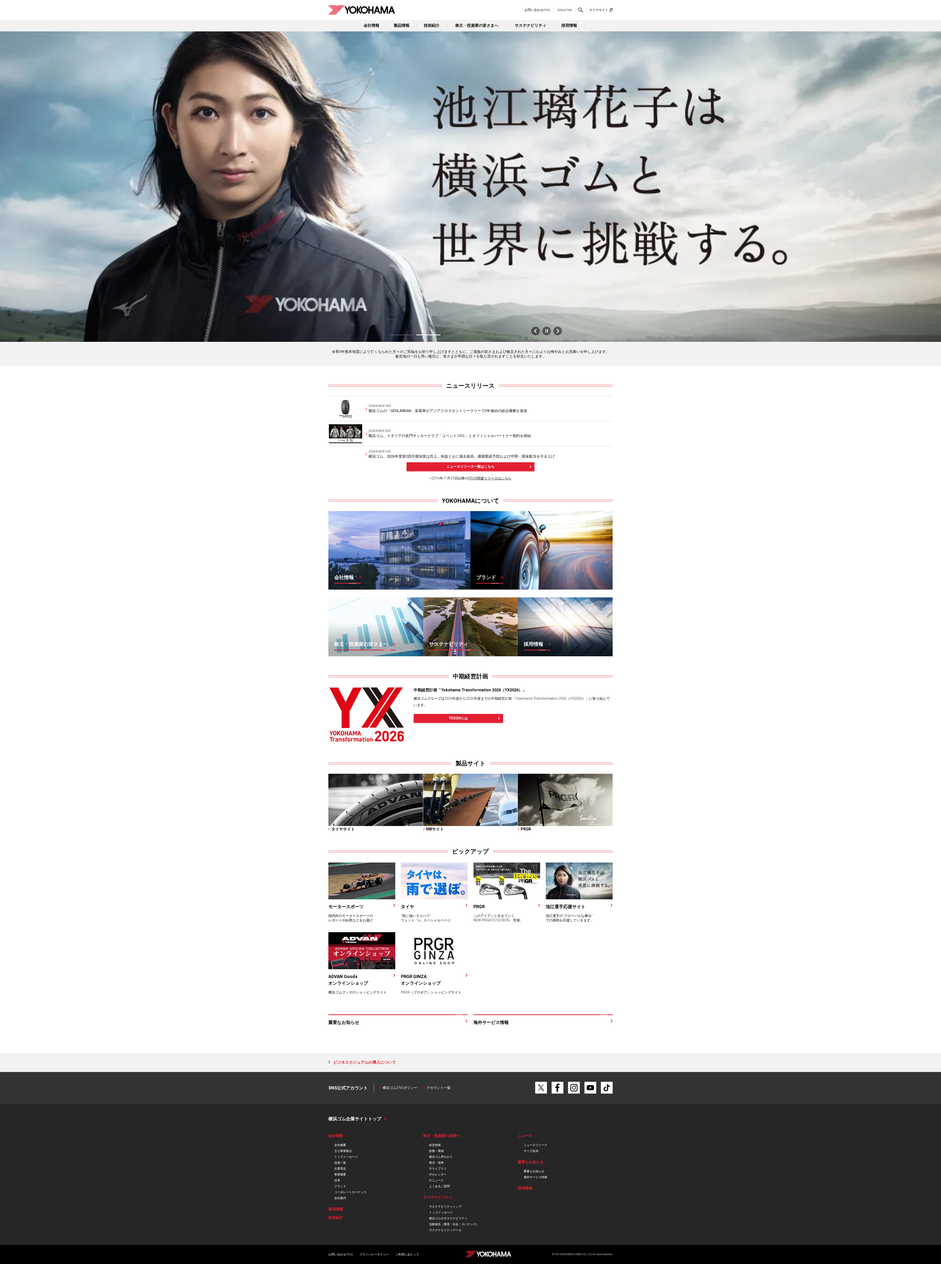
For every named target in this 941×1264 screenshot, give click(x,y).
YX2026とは (458, 718)
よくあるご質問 (439, 1186)
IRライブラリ (437, 1168)
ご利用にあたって (407, 1254)
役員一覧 (340, 1162)
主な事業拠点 (343, 1151)
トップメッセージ (346, 1157)
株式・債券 (436, 1162)
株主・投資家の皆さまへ (476, 25)
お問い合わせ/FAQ (537, 10)
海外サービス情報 (535, 1177)
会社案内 (340, 1198)
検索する (580, 10)
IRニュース (436, 1180)
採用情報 (569, 25)
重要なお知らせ (534, 1171)
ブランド (340, 1186)
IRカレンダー (437, 1174)
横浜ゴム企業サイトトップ (354, 1118)
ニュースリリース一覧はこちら (470, 466)
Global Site (564, 10)
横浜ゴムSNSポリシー (400, 1088)
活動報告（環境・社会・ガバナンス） (454, 1224)
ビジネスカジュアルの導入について (364, 1062)
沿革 (337, 1180)
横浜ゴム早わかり (441, 1157)
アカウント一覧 (439, 1088)
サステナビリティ (530, 25)
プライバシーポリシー (374, 1254)
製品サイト (471, 763)
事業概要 (340, 1174)
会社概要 (340, 1145)
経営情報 (435, 1145)
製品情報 (401, 25)
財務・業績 (436, 1151)
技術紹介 (432, 25)
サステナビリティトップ (445, 1206)
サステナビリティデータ (445, 1230)
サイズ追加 (531, 1151)
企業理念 (340, 1168)
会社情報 (371, 25)
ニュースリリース (470, 385)
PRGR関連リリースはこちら (489, 478)
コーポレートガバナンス (350, 1192)
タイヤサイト (598, 10)
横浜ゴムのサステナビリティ (448, 1218)
